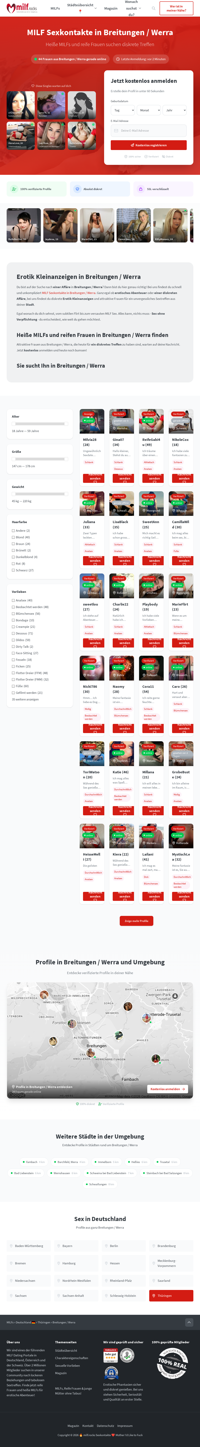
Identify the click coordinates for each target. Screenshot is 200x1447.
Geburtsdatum (119, 101)
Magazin (111, 8)
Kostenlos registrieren (151, 145)
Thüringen (44, 1322)
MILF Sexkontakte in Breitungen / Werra (69, 293)
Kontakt (88, 1426)
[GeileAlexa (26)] (44, 995)
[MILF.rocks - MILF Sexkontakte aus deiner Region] (22, 8)
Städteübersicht (66, 1350)
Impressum (125, 1426)
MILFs (55, 8)
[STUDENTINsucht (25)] (119, 1036)
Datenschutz (105, 1426)
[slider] (14, 424)
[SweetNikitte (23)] (91, 1053)
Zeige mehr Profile (136, 921)
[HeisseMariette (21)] (156, 1059)
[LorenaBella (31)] (147, 1018)
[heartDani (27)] (128, 1006)
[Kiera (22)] (72, 1024)
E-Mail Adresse (119, 121)
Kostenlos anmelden (165, 1089)
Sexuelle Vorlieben (67, 1365)
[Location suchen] (154, 8)
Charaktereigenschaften (71, 1358)
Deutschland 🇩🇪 (25, 1322)
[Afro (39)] (54, 1041)
